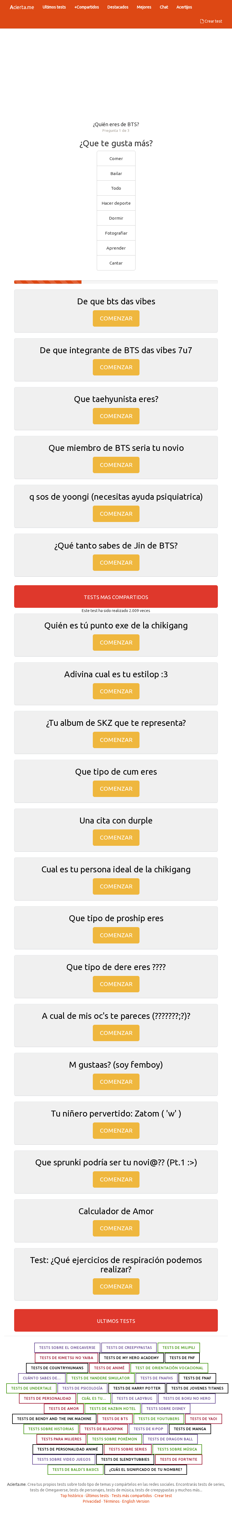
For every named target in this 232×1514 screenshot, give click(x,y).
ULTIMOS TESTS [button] (116, 1321)
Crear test (213, 21)
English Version (135, 1501)
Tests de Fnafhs (156, 1378)
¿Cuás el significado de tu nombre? (145, 1469)
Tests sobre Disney (166, 1408)
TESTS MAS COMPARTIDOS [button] (116, 597)
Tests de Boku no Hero (187, 1398)
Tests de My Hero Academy (131, 1358)
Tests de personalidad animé (67, 1449)
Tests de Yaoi (203, 1419)
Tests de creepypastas (129, 1347)
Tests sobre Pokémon (114, 1439)
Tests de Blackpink (103, 1429)
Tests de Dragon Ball (170, 1439)
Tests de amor (64, 1408)
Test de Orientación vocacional (169, 1368)
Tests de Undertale (31, 1388)
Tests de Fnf (182, 1358)
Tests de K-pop (148, 1429)
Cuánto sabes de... (42, 1378)
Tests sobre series (128, 1449)
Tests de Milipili (178, 1347)
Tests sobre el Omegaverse (67, 1347)
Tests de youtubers (158, 1419)
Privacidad (92, 1501)
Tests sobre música (177, 1449)
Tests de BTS (115, 1419)
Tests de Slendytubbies (125, 1459)
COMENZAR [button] (116, 318)
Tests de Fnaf (197, 1378)
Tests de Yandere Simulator (100, 1378)
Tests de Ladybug (134, 1398)
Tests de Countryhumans (57, 1368)
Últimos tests (97, 1495)
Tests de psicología (82, 1388)
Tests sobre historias (51, 1429)
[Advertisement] (116, 73)
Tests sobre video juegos (64, 1459)
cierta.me (22, 7)
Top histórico (71, 1495)
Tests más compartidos (131, 1495)
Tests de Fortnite (178, 1459)
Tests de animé (109, 1368)
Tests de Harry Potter (137, 1388)
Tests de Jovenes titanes (197, 1388)
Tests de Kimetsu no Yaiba (66, 1358)
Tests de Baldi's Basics (75, 1469)
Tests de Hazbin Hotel (112, 1408)
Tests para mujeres (61, 1439)
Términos (111, 1501)
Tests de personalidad (47, 1398)
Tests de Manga (190, 1429)
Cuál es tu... (94, 1398)
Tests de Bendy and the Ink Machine (54, 1419)
